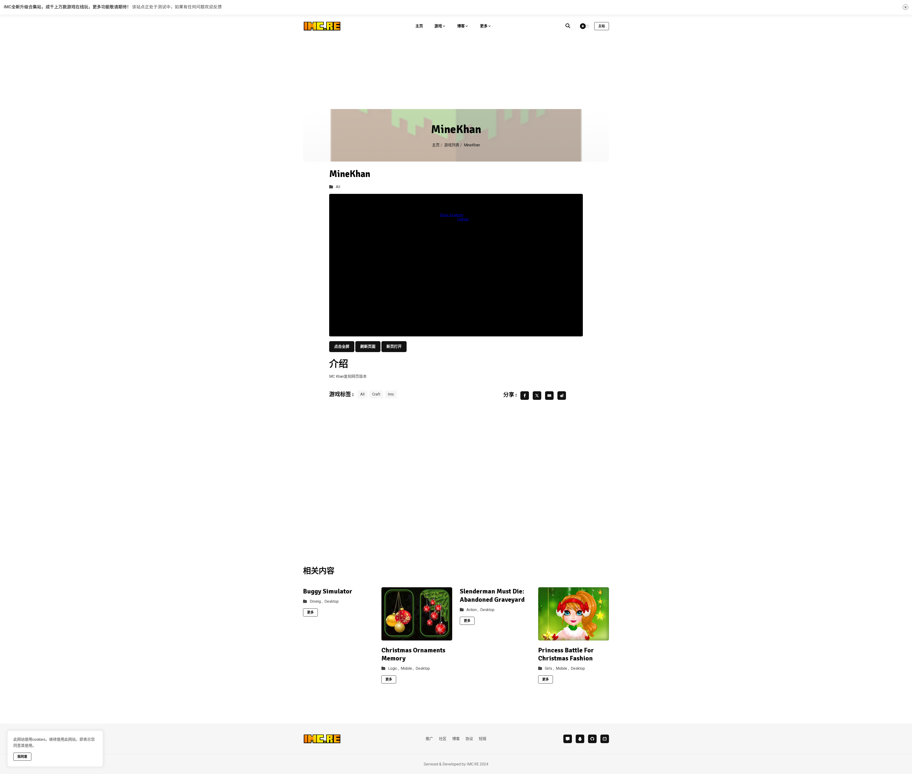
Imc (391, 394)
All (338, 187)
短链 (482, 739)
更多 (310, 612)
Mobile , (407, 668)
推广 (429, 739)
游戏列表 (451, 145)
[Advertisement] (456, 73)
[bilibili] (604, 739)
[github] (592, 739)
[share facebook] (524, 395)
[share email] (549, 395)
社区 (442, 739)
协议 (469, 739)
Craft (376, 394)
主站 (601, 26)
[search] (570, 26)
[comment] (567, 739)
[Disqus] (456, 480)
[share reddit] (561, 395)
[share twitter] (537, 395)
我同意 (22, 756)
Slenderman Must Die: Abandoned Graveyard (492, 595)
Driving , (316, 601)
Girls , (549, 668)
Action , (472, 610)
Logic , (393, 668)
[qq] (580, 739)
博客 (456, 739)
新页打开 (394, 346)
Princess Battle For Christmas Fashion (566, 654)
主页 (419, 26)
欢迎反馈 (213, 7)
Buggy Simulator (327, 591)
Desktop (331, 601)
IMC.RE (473, 764)
